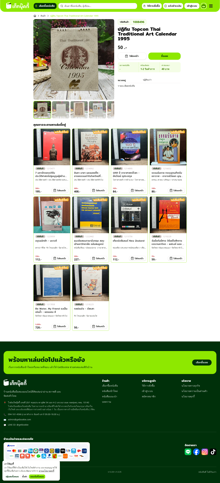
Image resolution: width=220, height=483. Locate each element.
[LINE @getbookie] (188, 452)
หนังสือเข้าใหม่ (110, 391)
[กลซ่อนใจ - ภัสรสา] (90, 283)
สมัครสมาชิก (149, 396)
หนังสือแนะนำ (109, 396)
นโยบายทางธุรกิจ (191, 385)
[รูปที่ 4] (97, 109)
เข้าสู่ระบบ (147, 391)
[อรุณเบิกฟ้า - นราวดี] (52, 215)
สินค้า (43, 15)
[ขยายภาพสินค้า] (73, 59)
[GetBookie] (17, 6)
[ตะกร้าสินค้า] (204, 6)
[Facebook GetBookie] (196, 452)
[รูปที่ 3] (79, 109)
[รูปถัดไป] (108, 59)
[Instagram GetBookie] (204, 452)
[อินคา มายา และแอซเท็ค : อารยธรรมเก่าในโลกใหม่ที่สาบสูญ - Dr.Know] (90, 147)
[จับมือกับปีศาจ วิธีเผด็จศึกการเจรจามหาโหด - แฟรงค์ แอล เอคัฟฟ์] (168, 215)
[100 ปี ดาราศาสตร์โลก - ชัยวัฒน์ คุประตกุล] (129, 147)
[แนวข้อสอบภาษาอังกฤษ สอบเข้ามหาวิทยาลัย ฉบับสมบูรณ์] (90, 215)
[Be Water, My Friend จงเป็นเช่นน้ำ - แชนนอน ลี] (52, 283)
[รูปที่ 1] (42, 109)
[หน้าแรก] (34, 15)
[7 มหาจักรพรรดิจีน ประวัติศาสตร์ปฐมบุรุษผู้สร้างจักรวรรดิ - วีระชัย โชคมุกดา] (52, 147)
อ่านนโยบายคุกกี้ (46, 470)
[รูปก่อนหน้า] (39, 59)
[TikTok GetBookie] (213, 452)
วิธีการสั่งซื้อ (148, 385)
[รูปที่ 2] (60, 109)
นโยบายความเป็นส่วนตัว (194, 391)
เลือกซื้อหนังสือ (110, 385)
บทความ (106, 401)
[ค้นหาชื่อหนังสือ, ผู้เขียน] (61, 5)
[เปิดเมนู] (211, 6)
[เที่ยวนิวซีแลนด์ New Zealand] (129, 215)
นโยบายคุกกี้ (188, 396)
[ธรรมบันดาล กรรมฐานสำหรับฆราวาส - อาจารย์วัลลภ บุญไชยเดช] (168, 147)
